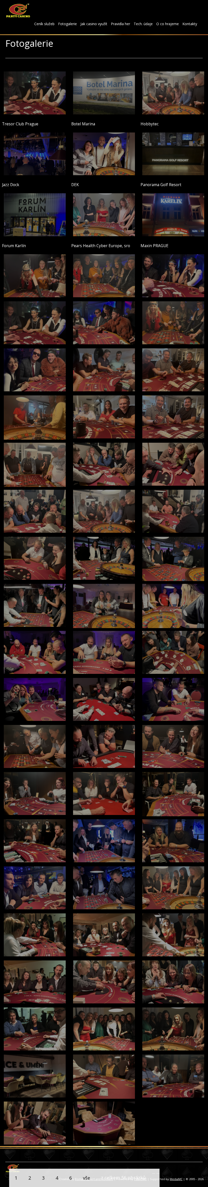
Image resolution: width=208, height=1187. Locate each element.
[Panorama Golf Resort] (173, 153)
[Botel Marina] (104, 92)
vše (86, 1178)
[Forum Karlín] (35, 214)
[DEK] (104, 153)
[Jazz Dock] (35, 153)
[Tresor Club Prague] (35, 92)
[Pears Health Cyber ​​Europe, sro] (104, 214)
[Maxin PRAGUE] (173, 214)
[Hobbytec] (173, 92)
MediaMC (176, 1179)
